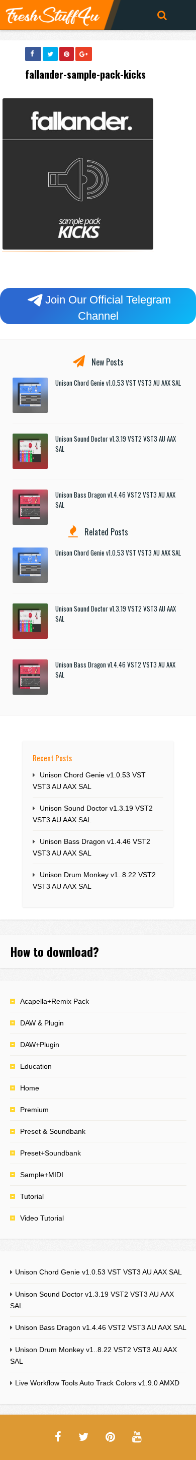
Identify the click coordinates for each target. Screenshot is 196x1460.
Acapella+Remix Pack (54, 1001)
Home (29, 1088)
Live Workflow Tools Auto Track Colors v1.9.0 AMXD (97, 1383)
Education (36, 1066)
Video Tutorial (42, 1218)
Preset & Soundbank (52, 1131)
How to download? (54, 951)
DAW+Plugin (39, 1045)
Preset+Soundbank (50, 1153)
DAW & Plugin (42, 1023)
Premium (34, 1110)
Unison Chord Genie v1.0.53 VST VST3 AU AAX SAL (118, 383)
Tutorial (32, 1196)
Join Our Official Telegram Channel (108, 307)
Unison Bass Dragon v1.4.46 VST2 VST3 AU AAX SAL (100, 1327)
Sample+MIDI (41, 1175)
